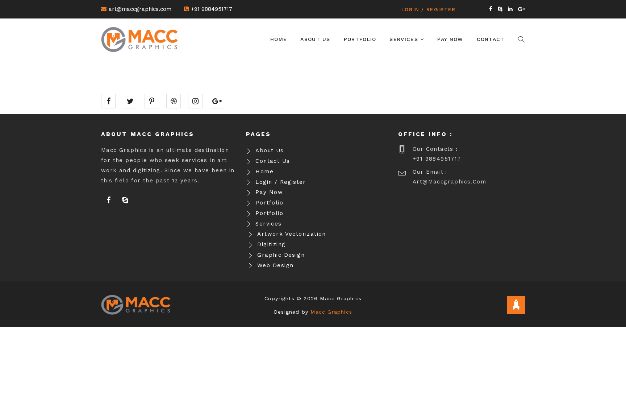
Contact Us (272, 161)
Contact (491, 39)
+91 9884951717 (211, 9)
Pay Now (450, 39)
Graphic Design (281, 255)
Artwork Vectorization (291, 234)
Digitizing (271, 244)
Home (278, 39)
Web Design (275, 265)
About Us (315, 39)
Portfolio (360, 39)
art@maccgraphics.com (140, 9)
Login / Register (428, 9)
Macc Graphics (331, 312)
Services (404, 39)
